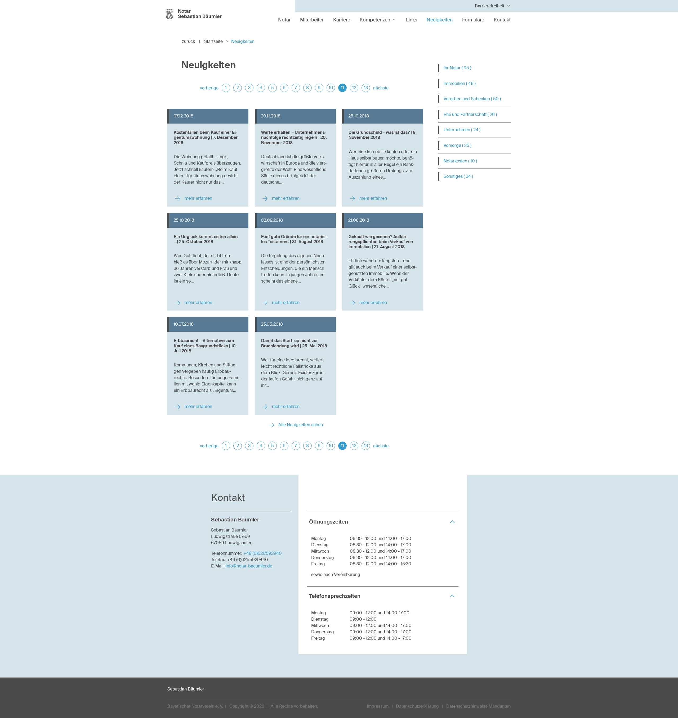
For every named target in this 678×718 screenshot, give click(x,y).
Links (411, 20)
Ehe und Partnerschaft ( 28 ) (470, 114)
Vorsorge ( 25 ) (457, 145)
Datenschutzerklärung (417, 706)
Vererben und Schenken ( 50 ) (472, 99)
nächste (381, 88)
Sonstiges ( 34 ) (458, 176)
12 (354, 87)
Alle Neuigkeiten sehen (300, 425)
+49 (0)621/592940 (262, 553)
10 (331, 87)
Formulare (473, 20)
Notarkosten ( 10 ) (460, 161)
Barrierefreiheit (489, 6)
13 (366, 87)
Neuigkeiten (440, 20)
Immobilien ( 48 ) (460, 83)
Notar (284, 20)
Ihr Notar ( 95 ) (457, 68)
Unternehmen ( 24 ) (462, 130)
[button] (382, 521)
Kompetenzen (375, 20)
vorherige (209, 88)
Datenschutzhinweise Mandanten (478, 706)
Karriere (341, 20)
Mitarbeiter (312, 20)
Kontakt (502, 20)
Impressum (378, 706)
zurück (191, 41)
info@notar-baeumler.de (249, 566)
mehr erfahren (198, 198)
